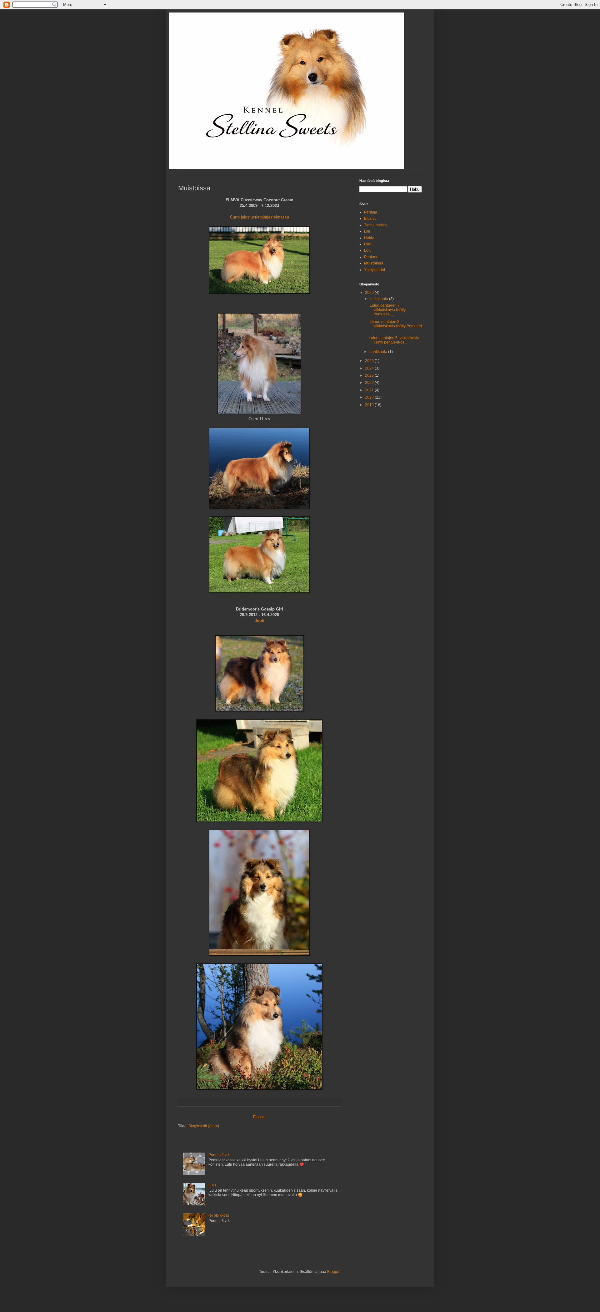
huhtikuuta (378, 351)
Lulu (212, 1185)
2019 (370, 405)
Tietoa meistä (375, 225)
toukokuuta (379, 299)
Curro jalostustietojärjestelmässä (259, 217)
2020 (370, 397)
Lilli (367, 231)
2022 (370, 382)
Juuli (259, 620)
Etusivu (259, 1117)
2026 (370, 292)
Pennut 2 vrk (219, 1155)
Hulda (369, 238)
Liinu (368, 244)
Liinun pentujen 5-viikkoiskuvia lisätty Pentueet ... (395, 326)
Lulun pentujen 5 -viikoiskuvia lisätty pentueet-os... (394, 340)
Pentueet (371, 257)
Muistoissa (373, 263)
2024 (370, 368)
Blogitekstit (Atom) (203, 1126)
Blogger (333, 1271)
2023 (370, 375)
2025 (370, 361)
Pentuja (370, 212)
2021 (370, 390)
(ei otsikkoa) (218, 1215)
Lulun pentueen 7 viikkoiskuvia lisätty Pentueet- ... (387, 310)
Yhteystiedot (374, 270)
